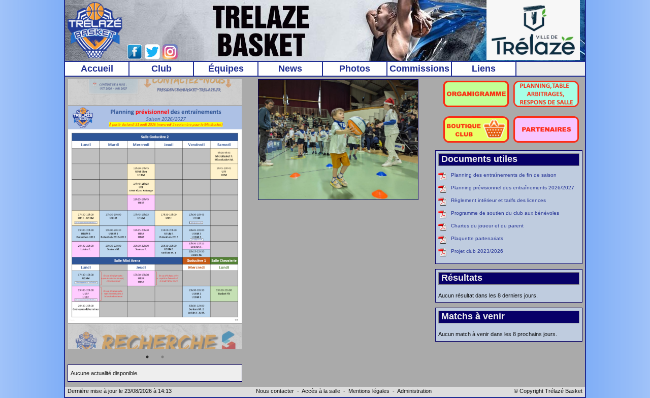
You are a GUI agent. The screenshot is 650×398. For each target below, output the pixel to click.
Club (161, 68)
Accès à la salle (321, 391)
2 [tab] (162, 357)
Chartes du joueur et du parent (487, 225)
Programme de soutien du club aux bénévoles (505, 213)
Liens (484, 68)
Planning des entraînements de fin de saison (504, 175)
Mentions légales (368, 391)
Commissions (419, 68)
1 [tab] (147, 357)
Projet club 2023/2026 (477, 251)
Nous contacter (275, 391)
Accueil (97, 68)
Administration (414, 391)
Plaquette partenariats (477, 238)
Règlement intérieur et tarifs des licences (498, 200)
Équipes (226, 68)
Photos (354, 68)
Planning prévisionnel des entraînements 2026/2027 (512, 187)
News (290, 68)
